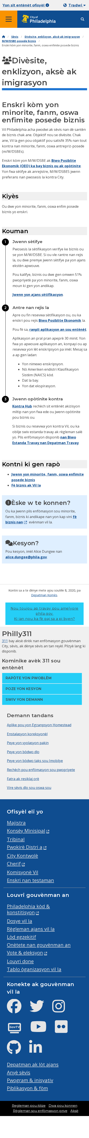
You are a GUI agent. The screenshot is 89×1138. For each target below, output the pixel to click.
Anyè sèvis (18, 1072)
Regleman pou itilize (29, 1106)
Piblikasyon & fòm (27, 1088)
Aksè (74, 1111)
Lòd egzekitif (21, 937)
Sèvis (14, 37)
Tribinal (16, 839)
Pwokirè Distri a (24, 847)
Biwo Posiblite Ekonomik (60, 320)
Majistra (16, 822)
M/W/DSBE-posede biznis (19, 41)
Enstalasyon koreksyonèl (27, 734)
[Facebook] (17, 1009)
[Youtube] (42, 1030)
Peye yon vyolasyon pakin (28, 742)
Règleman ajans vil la (31, 929)
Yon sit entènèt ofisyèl (24, 5)
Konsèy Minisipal (26, 830)
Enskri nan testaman (30, 880)
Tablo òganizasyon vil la (34, 969)
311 (5, 640)
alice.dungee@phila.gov (26, 557)
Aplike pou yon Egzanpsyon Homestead (39, 725)
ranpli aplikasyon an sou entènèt (57, 329)
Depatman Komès (44, 595)
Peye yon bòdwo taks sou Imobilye (35, 760)
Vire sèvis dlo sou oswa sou (29, 787)
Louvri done (20, 961)
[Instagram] (62, 1009)
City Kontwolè (22, 855)
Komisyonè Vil (22, 872)
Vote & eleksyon (25, 952)
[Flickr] (65, 1030)
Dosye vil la (19, 921)
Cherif (14, 863)
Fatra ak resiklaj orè (23, 778)
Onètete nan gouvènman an (39, 944)
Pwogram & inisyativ (30, 1080)
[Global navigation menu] (8, 19)
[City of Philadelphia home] (40, 19)
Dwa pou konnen (63, 1106)
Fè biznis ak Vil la (26, 485)
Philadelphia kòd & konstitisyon (28, 909)
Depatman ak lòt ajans (33, 1064)
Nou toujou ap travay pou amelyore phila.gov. (44, 613)
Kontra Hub (22, 406)
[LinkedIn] (39, 1050)
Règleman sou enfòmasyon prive (40, 1111)
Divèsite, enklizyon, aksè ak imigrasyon (52, 37)
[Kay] (3, 37)
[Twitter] (40, 1009)
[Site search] (82, 19)
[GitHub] (17, 1050)
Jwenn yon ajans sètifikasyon (38, 294)
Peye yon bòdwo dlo (23, 751)
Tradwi (75, 5)
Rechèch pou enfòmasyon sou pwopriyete (41, 769)
